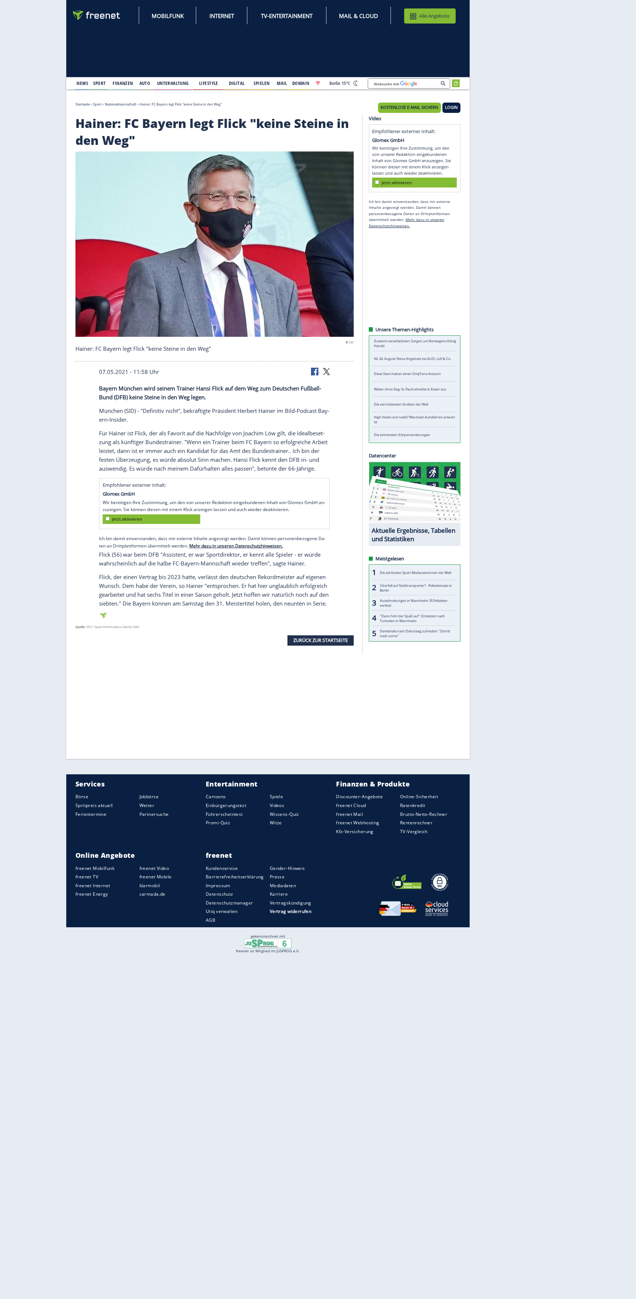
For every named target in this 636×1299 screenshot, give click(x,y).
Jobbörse (149, 796)
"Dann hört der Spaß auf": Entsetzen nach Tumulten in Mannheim (412, 618)
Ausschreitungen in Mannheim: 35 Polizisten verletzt (414, 603)
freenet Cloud (351, 805)
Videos (277, 805)
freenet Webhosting (357, 822)
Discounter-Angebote (359, 796)
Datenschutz (219, 894)
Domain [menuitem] (301, 83)
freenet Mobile (155, 876)
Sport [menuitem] (99, 83)
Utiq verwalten (222, 911)
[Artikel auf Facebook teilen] (315, 371)
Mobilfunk (168, 15)
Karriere (279, 894)
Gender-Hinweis (287, 868)
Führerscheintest (224, 814)
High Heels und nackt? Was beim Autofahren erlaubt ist (414, 419)
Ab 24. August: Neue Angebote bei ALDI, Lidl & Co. (412, 358)
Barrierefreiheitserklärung (235, 876)
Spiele (276, 796)
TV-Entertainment (286, 15)
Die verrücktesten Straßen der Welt (401, 404)
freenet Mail (349, 814)
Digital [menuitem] (237, 83)
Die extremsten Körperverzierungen (402, 434)
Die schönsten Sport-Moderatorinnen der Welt (415, 572)
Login (451, 107)
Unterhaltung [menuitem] (173, 83)
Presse (277, 876)
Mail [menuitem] (282, 83)
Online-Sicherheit (419, 796)
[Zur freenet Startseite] (97, 15)
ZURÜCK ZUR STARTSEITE (320, 640)
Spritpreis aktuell (94, 805)
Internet (221, 15)
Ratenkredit (412, 805)
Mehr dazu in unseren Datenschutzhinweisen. (236, 545)
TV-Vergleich (414, 831)
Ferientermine (90, 814)
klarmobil (149, 885)
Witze (276, 822)
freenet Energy (91, 894)
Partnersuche (154, 814)
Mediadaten (283, 885)
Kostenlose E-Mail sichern (409, 107)
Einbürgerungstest (226, 805)
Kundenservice (222, 868)
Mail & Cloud (358, 15)
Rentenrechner (416, 822)
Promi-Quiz (218, 822)
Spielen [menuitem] (261, 83)
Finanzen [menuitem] (123, 83)
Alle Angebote (434, 16)
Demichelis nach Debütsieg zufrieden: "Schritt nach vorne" (415, 633)
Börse (81, 796)
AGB (210, 920)
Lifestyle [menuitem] (208, 83)
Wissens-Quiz (284, 814)
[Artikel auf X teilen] (326, 371)
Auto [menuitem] (145, 83)
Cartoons (216, 796)
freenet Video (154, 868)
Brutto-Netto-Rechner (423, 814)
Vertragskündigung (290, 903)
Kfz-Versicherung (355, 831)
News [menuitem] (82, 83)
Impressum (218, 885)
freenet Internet (92, 885)
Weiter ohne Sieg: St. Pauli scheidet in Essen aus (410, 389)
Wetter (147, 805)
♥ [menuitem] (318, 83)
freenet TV (86, 876)
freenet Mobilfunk (94, 868)
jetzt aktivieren (127, 519)
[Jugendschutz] (268, 943)
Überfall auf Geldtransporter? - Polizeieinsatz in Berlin (416, 587)
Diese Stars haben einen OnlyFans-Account (407, 373)
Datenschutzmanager (229, 903)
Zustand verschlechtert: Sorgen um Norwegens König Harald (415, 343)
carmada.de (152, 894)
